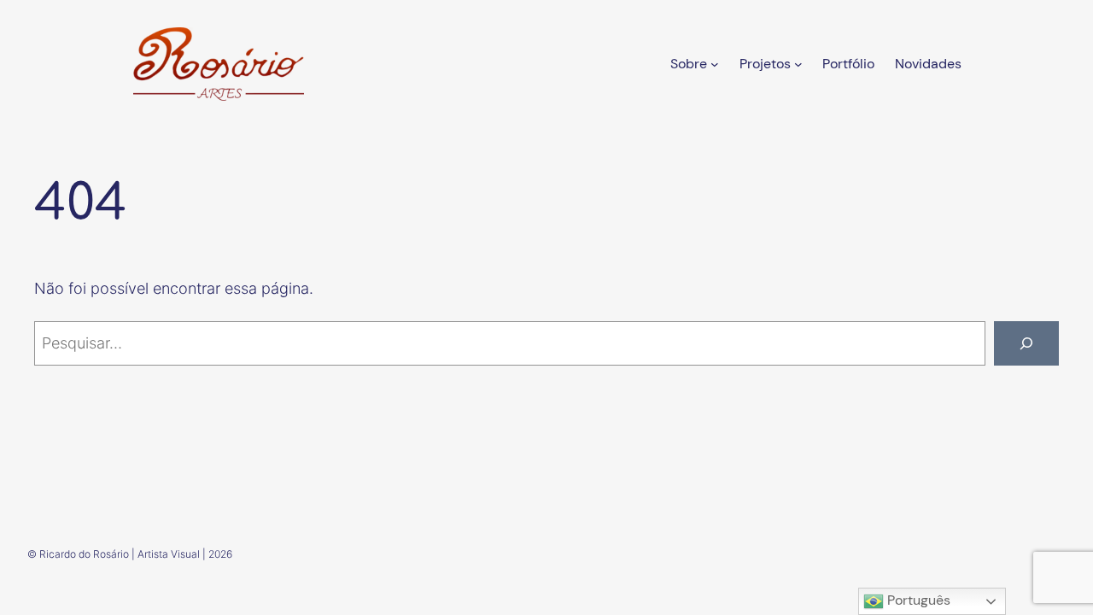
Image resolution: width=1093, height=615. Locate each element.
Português (917, 600)
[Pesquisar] (1026, 343)
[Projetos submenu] (798, 64)
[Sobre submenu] (714, 64)
